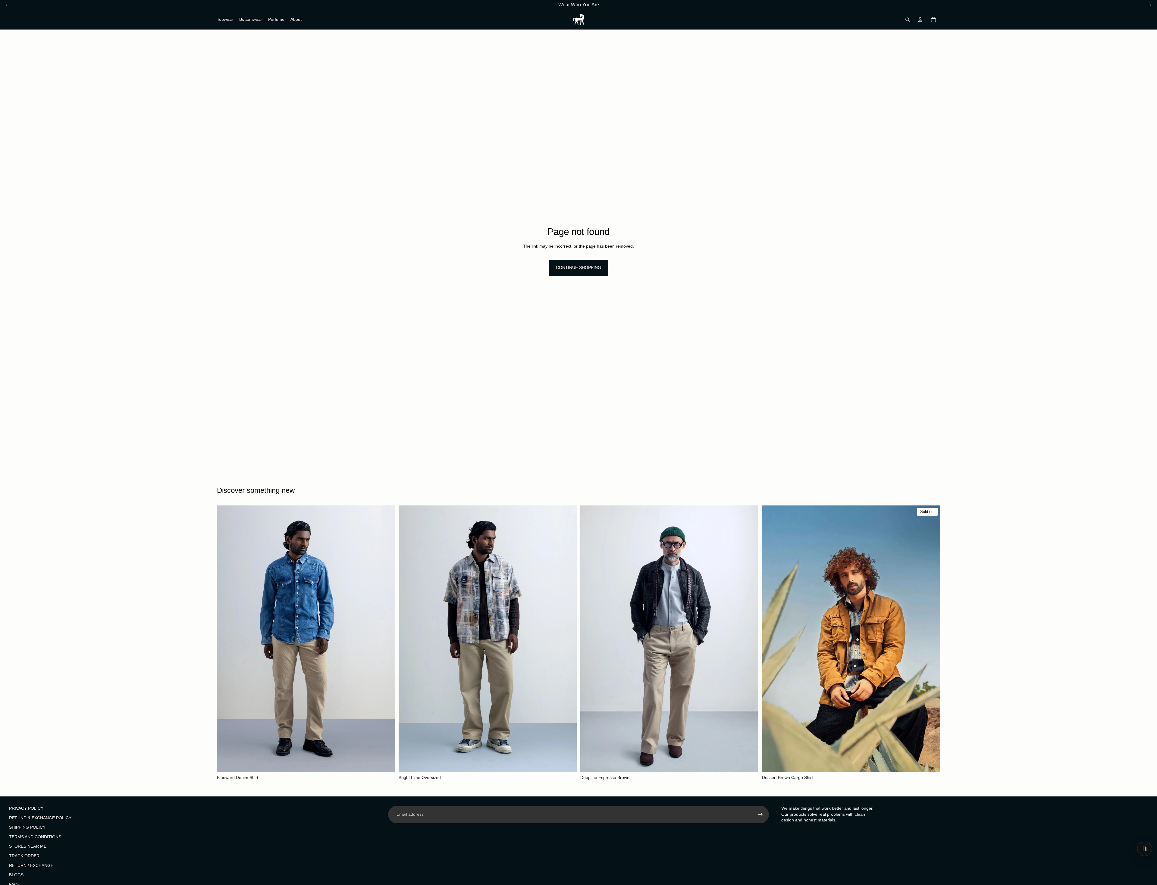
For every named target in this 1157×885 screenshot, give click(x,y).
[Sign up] (760, 814)
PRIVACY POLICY (26, 808)
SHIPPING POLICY (27, 827)
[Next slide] (386, 639)
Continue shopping (578, 267)
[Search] (907, 19)
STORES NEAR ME (27, 846)
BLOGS (16, 874)
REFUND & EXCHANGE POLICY (40, 817)
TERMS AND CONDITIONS (35, 836)
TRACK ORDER (24, 855)
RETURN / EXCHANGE (31, 865)
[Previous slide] (226, 639)
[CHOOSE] (385, 763)
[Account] (920, 19)
